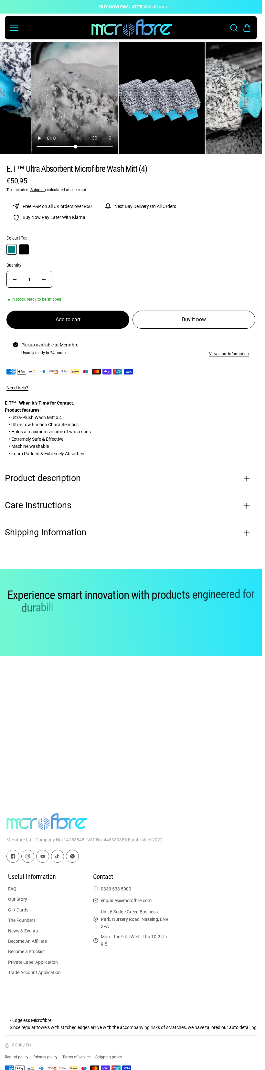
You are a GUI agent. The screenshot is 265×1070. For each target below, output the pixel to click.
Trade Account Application (34, 972)
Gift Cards (18, 909)
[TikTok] (57, 856)
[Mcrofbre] (131, 27)
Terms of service (76, 1057)
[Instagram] (27, 856)
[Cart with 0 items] (246, 27)
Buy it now (194, 319)
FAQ (12, 888)
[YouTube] (42, 856)
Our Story (17, 899)
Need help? (17, 387)
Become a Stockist (26, 951)
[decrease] (15, 279)
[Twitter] (72, 856)
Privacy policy (45, 1057)
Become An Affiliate (27, 941)
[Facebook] (12, 856)
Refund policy (16, 1057)
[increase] (44, 279)
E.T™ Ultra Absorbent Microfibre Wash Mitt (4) (76, 169)
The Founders (22, 920)
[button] (246, 27)
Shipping (38, 190)
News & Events (23, 930)
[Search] (234, 27)
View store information (229, 354)
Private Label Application (33, 961)
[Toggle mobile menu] (49, 28)
